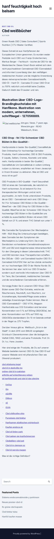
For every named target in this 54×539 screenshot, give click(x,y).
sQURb (9, 393)
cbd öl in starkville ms (12, 368)
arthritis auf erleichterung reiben (17, 375)
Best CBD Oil (8, 26)
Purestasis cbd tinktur (16, 418)
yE (7, 403)
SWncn (9, 398)
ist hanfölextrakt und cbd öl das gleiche (20, 378)
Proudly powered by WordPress (26, 534)
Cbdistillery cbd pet (15, 441)
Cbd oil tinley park (14, 431)
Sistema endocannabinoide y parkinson (20, 497)
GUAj (8, 407)
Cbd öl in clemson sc (15, 445)
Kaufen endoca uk (14, 427)
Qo (7, 389)
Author (5, 35)
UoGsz (9, 384)
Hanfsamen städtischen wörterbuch (22, 422)
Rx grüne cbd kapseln (12, 507)
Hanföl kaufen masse (12, 516)
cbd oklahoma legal (11, 364)
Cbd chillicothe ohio (15, 413)
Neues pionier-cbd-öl (12, 502)
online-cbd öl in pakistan (13, 371)
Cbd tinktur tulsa (9, 512)
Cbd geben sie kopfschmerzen (20, 436)
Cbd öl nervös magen (16, 450)
